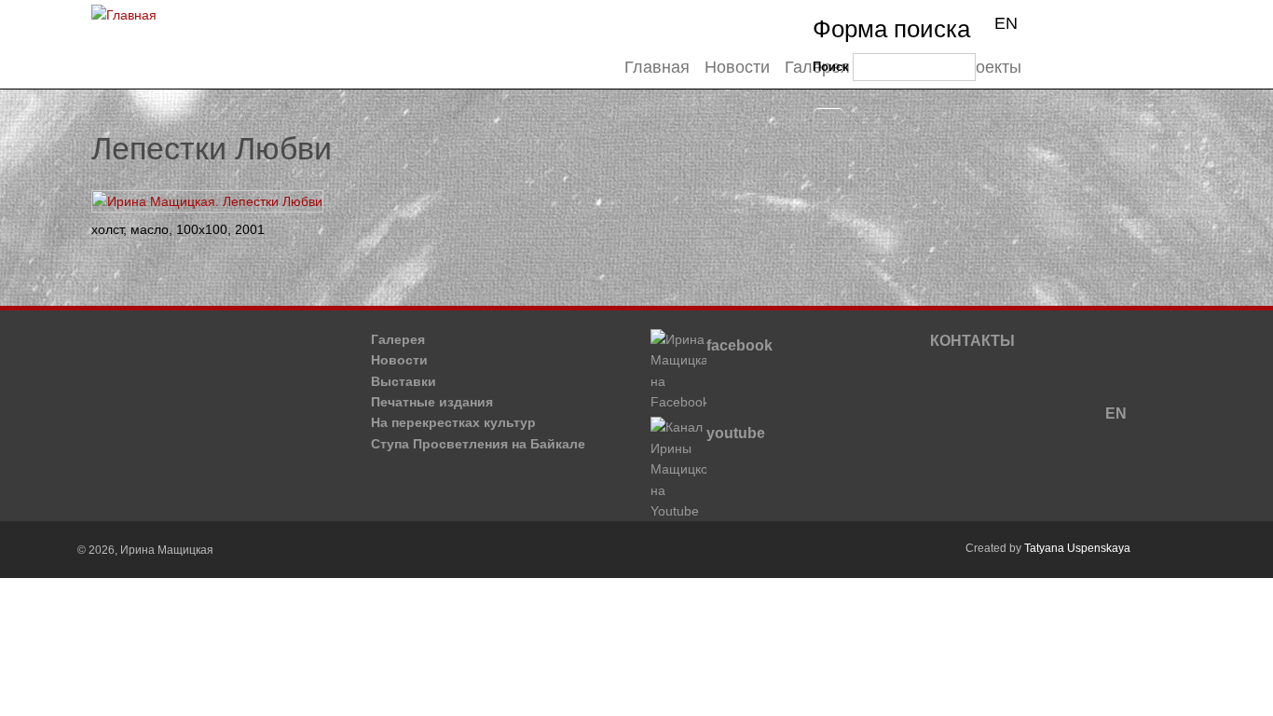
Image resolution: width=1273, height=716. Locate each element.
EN (1006, 23)
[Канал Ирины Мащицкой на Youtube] (692, 510)
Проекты (987, 67)
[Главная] (124, 14)
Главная (657, 67)
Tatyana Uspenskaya (1077, 548)
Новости (737, 67)
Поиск (831, 67)
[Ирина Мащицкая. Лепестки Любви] (213, 201)
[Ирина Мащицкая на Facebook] (692, 401)
